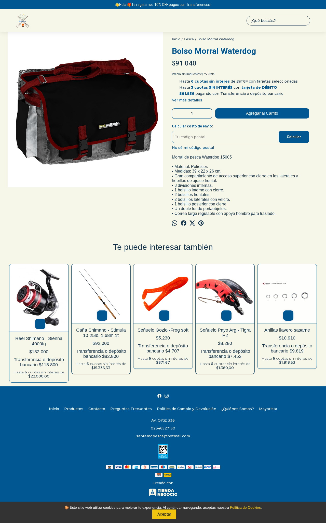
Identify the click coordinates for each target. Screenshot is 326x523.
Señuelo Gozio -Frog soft (163, 330)
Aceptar (164, 514)
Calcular (294, 137)
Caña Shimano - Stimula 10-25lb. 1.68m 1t (101, 333)
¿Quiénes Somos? (237, 409)
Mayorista (268, 409)
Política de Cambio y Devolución (186, 409)
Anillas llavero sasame (287, 330)
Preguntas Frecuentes (131, 409)
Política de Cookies (245, 507)
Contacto (96, 409)
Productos (73, 409)
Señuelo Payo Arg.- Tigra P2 (225, 333)
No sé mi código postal (193, 148)
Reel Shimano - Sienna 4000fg (38, 341)
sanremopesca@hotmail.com (163, 436)
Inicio (54, 409)
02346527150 (163, 428)
